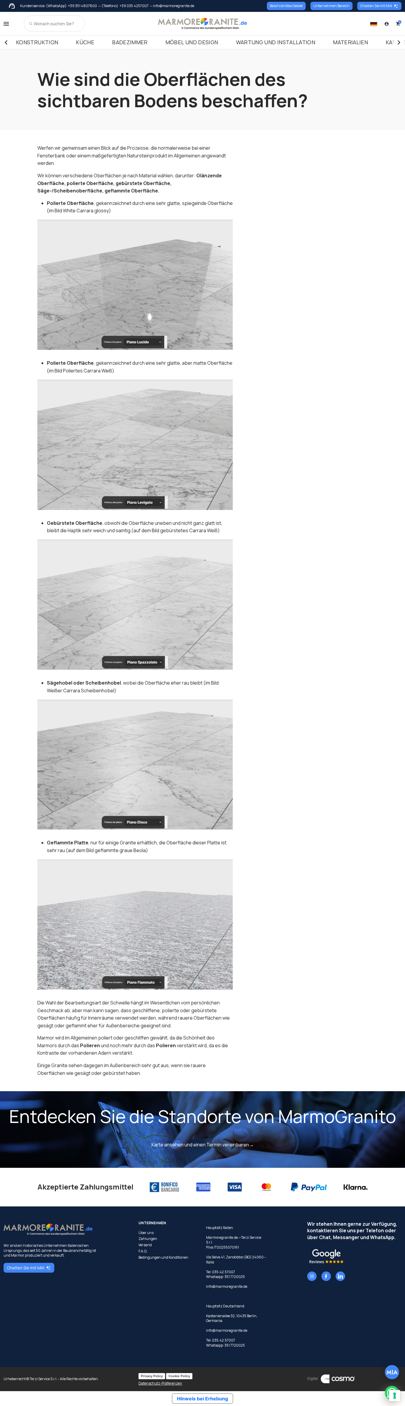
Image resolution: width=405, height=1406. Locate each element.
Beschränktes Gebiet (286, 5)
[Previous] (6, 42)
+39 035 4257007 (134, 6)
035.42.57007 (223, 1271)
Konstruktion (37, 42)
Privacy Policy (152, 1376)
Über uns (146, 1232)
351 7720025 (234, 1276)
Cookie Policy (179, 1376)
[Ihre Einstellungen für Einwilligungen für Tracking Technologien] (394, 1395)
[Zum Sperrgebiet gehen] (386, 23)
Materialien (350, 42)
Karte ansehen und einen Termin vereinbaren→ (203, 1144)
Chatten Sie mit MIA (376, 5)
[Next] (399, 42)
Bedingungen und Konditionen (163, 1257)
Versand (145, 1245)
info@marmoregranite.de (226, 1286)
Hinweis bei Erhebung (202, 1399)
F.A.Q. (142, 1251)
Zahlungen (147, 1238)
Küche (85, 42)
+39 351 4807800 (82, 6)
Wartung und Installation (275, 42)
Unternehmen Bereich (331, 5)
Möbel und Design (191, 42)
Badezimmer (130, 42)
